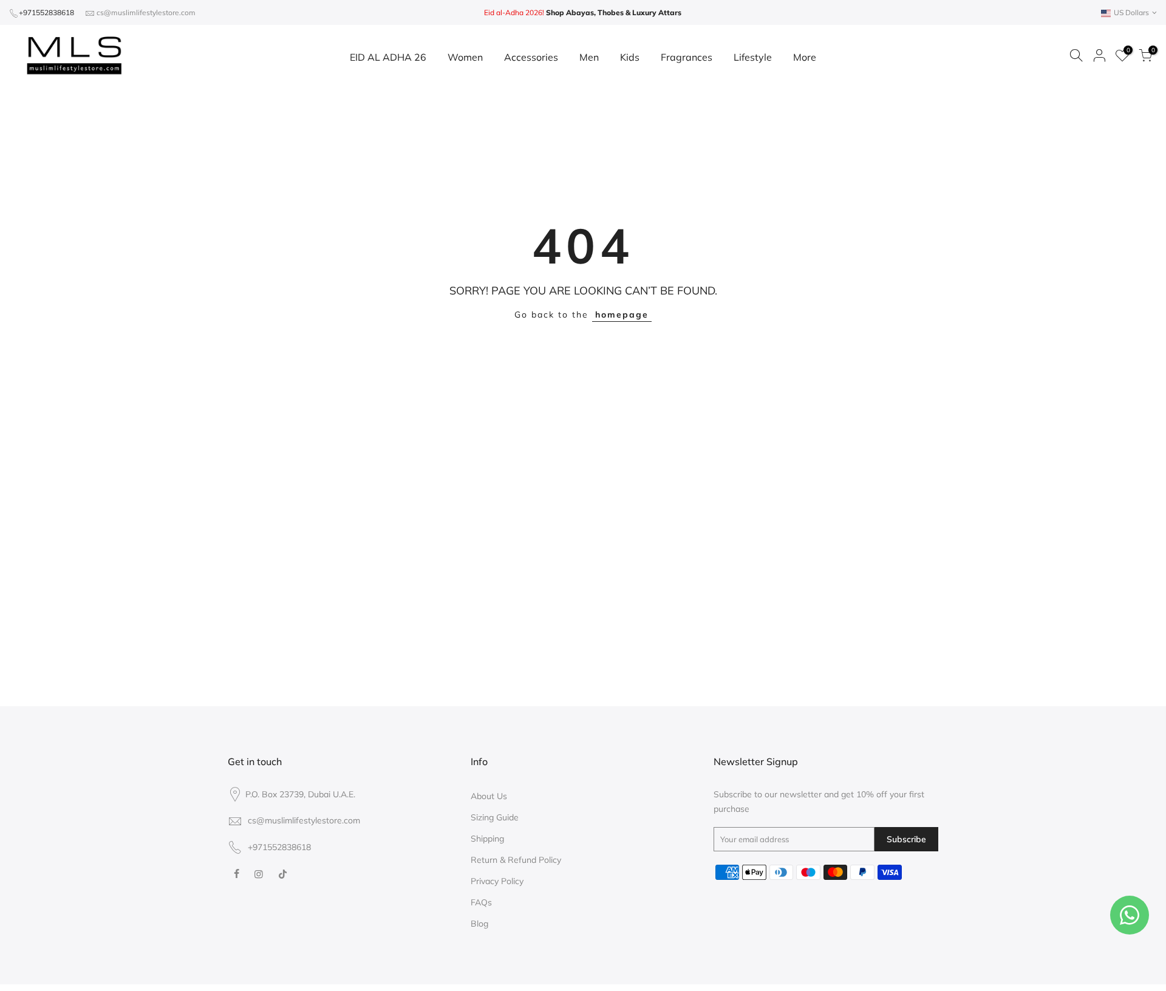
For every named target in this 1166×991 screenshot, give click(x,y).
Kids (629, 57)
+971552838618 (46, 12)
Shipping (487, 838)
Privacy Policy (497, 881)
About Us (489, 796)
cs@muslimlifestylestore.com (146, 12)
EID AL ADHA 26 (388, 57)
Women (465, 57)
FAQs (481, 902)
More (804, 57)
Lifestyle (753, 57)
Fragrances (686, 57)
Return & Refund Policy (516, 859)
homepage (622, 314)
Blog (479, 923)
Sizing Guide (495, 817)
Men (589, 57)
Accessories (531, 57)
